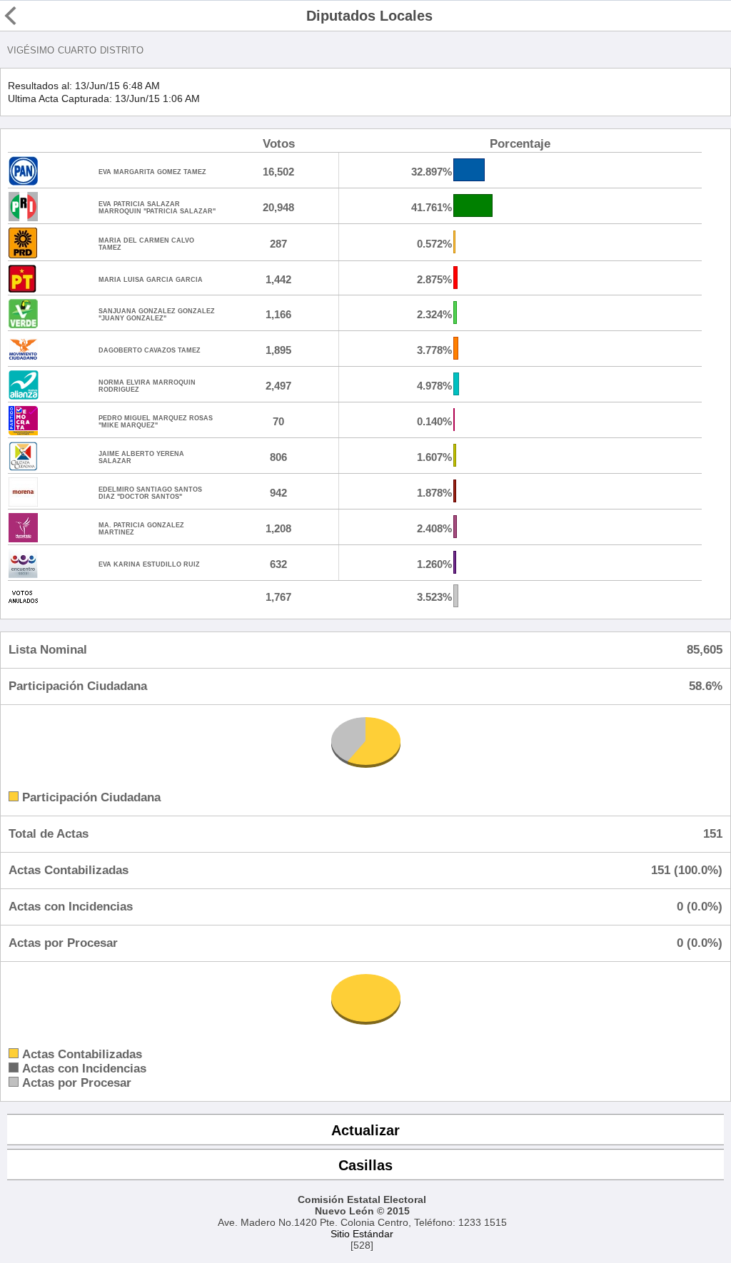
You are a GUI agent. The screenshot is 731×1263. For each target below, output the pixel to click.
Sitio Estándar (362, 1233)
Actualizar (365, 1130)
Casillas (365, 1165)
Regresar (38, 16)
